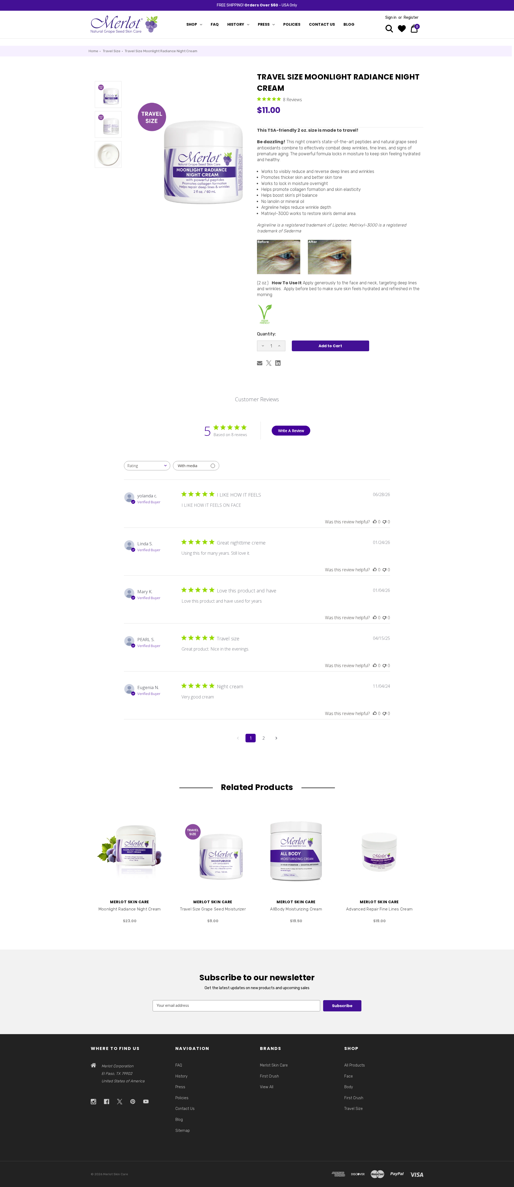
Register (411, 17)
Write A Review (291, 430)
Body (348, 1087)
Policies (291, 24)
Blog (348, 24)
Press (264, 24)
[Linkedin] (278, 363)
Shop (191, 24)
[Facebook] (106, 1102)
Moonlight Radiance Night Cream (130, 909)
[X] (268, 363)
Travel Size (353, 1108)
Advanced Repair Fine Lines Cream (379, 909)
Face (348, 1076)
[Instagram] (93, 1102)
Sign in (390, 17)
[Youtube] (146, 1102)
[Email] (259, 363)
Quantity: (266, 334)
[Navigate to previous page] (238, 738)
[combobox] (147, 465)
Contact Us (322, 24)
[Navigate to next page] (276, 738)
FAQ (215, 24)
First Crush (269, 1076)
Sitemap (182, 1130)
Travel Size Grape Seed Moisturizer (213, 909)
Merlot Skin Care (274, 1065)
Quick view (129, 851)
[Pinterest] (133, 1102)
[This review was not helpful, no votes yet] (384, 522)
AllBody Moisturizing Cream (296, 909)
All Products (354, 1065)
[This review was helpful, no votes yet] (375, 522)
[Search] (389, 29)
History (235, 24)
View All (266, 1087)
